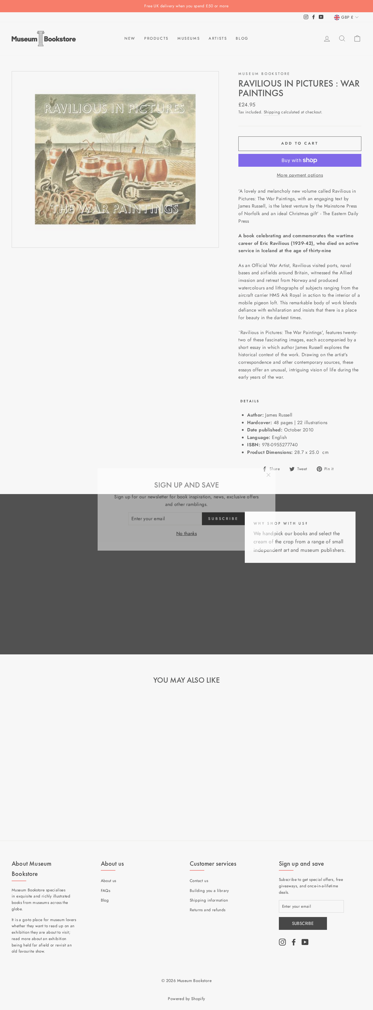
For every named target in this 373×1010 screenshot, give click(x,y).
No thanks (186, 529)
